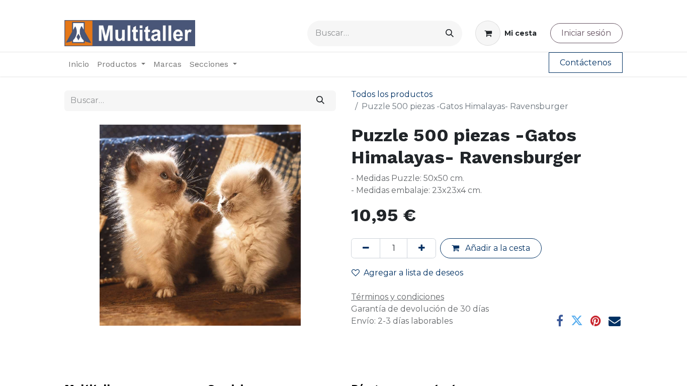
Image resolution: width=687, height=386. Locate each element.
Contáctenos (585, 62)
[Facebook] (559, 321)
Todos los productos (392, 94)
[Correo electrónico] (615, 321)
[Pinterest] (595, 321)
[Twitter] (577, 321)
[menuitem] (78, 64)
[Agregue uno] (421, 248)
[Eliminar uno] (365, 248)
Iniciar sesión (586, 33)
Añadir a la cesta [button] (496, 248)
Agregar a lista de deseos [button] (413, 272)
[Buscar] (449, 33)
